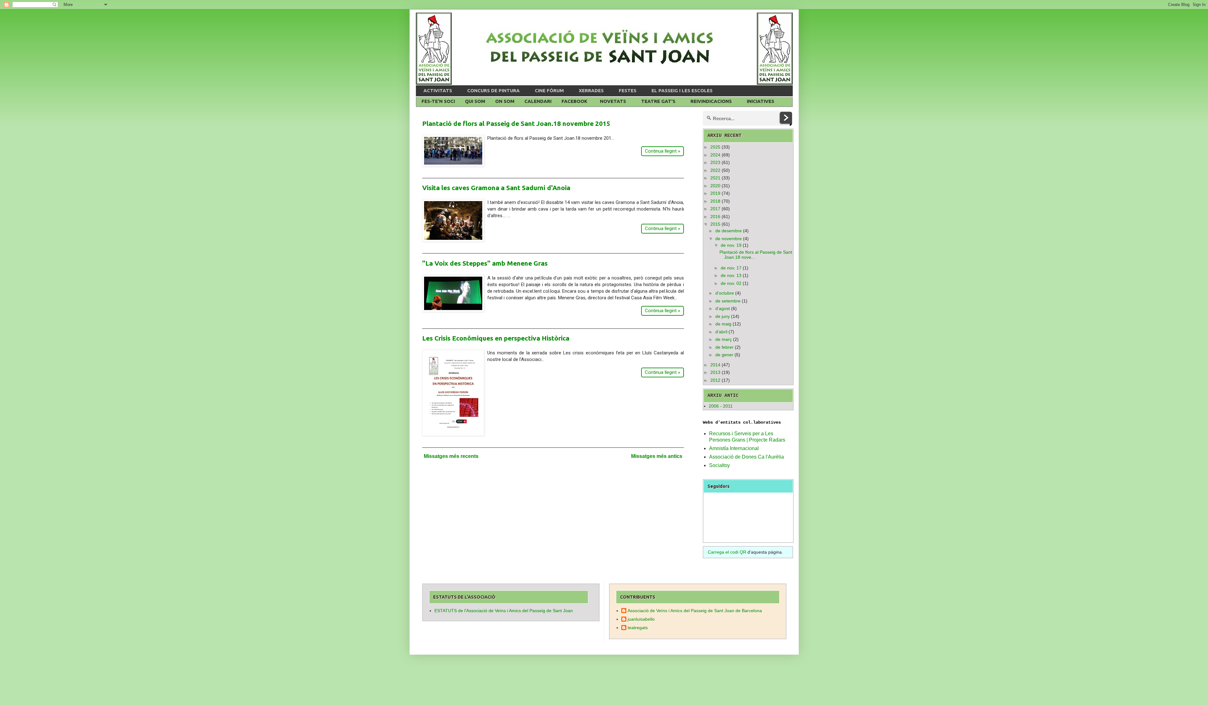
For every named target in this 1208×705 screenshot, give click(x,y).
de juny (722, 316)
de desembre (728, 230)
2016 (715, 216)
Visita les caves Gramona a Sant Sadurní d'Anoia (496, 187)
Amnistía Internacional (734, 448)
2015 (715, 224)
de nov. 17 (731, 267)
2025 (715, 146)
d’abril (721, 331)
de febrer (724, 347)
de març (723, 339)
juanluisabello (641, 619)
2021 (715, 177)
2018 (715, 201)
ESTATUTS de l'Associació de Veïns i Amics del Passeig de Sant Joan (503, 610)
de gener (724, 354)
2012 (715, 380)
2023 (715, 162)
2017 (715, 208)
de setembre (728, 300)
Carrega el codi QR (727, 552)
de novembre (728, 238)
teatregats (638, 627)
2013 (715, 372)
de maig (723, 323)
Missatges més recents (451, 456)
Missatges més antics (656, 456)
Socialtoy (719, 465)
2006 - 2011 (721, 406)
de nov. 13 (731, 275)
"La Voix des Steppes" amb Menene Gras (485, 263)
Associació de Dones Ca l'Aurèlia (746, 457)
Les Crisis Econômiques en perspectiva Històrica (495, 338)
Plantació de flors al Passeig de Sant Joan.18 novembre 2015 (516, 123)
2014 (715, 364)
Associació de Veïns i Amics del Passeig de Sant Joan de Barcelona (695, 610)
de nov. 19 (731, 245)
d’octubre (724, 293)
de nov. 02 (731, 283)
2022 (715, 170)
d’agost (722, 308)
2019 (715, 193)
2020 (715, 185)
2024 (715, 154)
